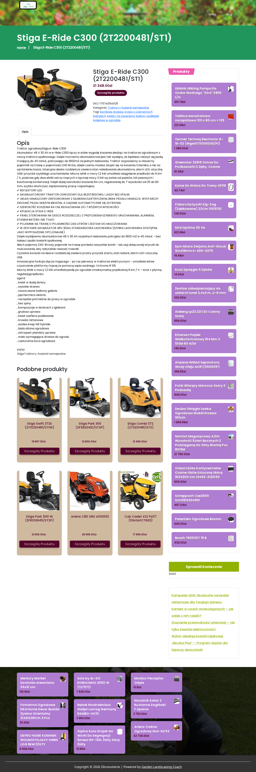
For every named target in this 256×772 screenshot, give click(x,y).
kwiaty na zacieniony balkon (126, 116)
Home (21, 47)
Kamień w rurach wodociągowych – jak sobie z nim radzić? (203, 612)
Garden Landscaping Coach (162, 767)
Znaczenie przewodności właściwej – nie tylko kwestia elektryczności (203, 625)
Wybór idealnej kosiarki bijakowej (197, 636)
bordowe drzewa (111, 112)
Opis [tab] (25, 132)
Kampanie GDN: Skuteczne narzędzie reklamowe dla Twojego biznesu (200, 598)
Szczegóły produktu (110, 92)
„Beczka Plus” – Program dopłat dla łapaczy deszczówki (200, 646)
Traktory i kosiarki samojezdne (128, 108)
